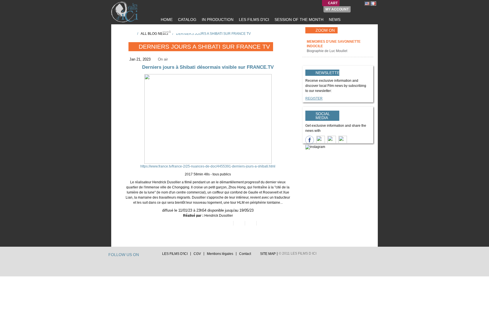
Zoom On (325, 30)
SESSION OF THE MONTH (298, 19)
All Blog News (154, 34)
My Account (337, 9)
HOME (166, 19)
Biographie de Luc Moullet (327, 51)
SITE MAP (268, 254)
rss (155, 255)
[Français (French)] (373, 3)
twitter (144, 255)
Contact (245, 254)
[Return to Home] (131, 33)
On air (163, 59)
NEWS (334, 19)
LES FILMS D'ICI (253, 19)
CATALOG (186, 19)
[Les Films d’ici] (125, 11)
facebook (149, 255)
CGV (197, 254)
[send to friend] (227, 223)
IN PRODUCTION (217, 19)
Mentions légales (220, 254)
